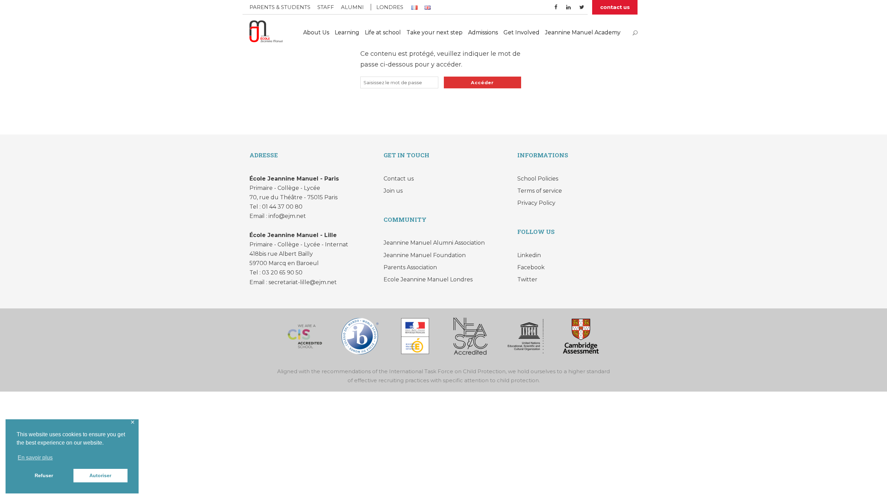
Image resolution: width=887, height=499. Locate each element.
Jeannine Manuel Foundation (425, 255)
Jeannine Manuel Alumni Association (434, 242)
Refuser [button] (44, 475)
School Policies (537, 178)
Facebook (531, 267)
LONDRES (389, 7)
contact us (615, 7)
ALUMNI (352, 7)
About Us (316, 32)
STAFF (325, 7)
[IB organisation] (360, 335)
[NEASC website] (470, 335)
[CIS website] (305, 335)
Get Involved (521, 32)
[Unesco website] (525, 335)
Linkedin (529, 255)
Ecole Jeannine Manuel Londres (428, 279)
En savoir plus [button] (35, 458)
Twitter (527, 279)
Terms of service (539, 190)
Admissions (483, 32)
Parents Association (410, 267)
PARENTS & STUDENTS (279, 7)
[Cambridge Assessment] (580, 335)
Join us (393, 190)
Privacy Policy (536, 203)
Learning (347, 32)
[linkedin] (568, 7)
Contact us (399, 178)
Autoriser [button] (100, 475)
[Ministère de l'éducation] (415, 335)
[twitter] (581, 7)
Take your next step (434, 32)
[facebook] (555, 7)
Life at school (383, 32)
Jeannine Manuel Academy (583, 32)
